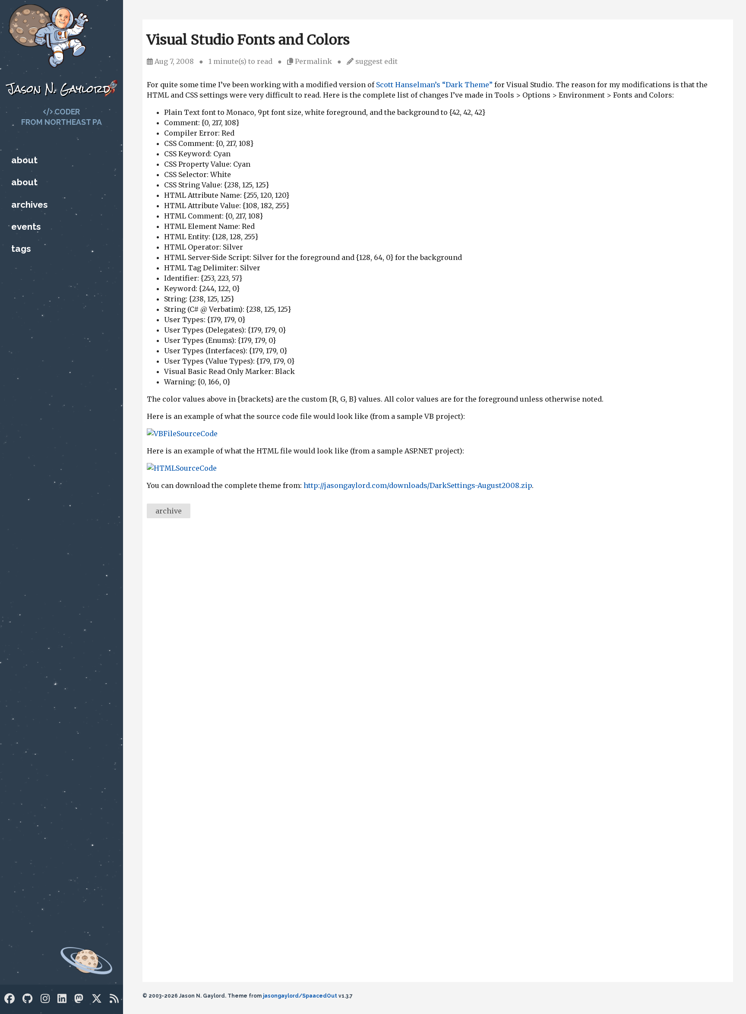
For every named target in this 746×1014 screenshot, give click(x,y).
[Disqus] (438, 643)
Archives (29, 204)
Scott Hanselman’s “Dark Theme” (434, 84)
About (24, 160)
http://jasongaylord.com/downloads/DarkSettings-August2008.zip (417, 485)
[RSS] (114, 998)
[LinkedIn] (61, 998)
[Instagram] (45, 998)
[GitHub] (27, 998)
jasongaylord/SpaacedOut (300, 996)
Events (26, 226)
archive (168, 511)
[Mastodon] (78, 998)
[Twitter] (97, 998)
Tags (21, 248)
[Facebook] (9, 998)
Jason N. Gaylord (58, 88)
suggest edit (376, 61)
